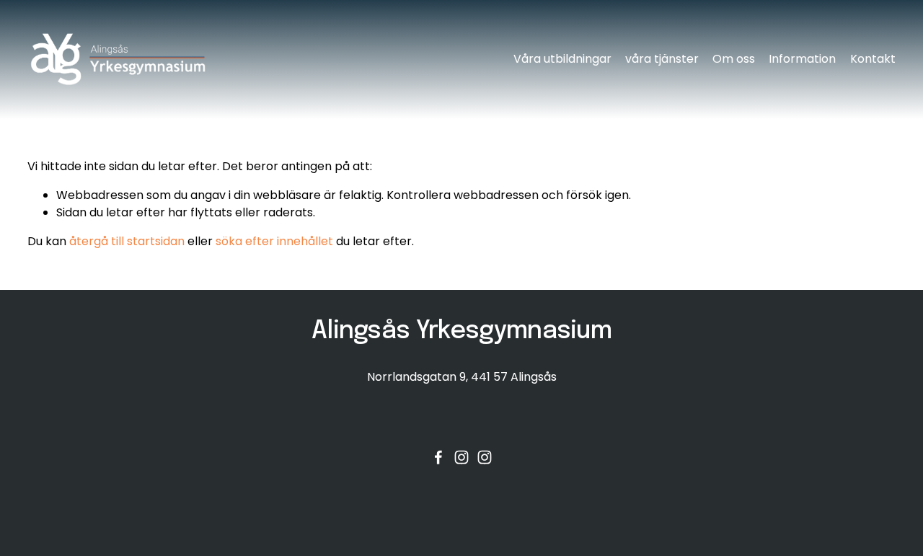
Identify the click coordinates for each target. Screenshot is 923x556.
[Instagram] (461, 457)
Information (802, 58)
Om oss (733, 58)
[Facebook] (438, 457)
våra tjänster (662, 58)
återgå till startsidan (127, 241)
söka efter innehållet (274, 241)
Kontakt (873, 58)
